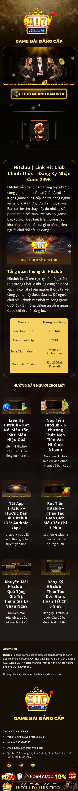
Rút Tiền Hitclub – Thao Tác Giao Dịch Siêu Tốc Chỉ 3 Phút (55, 515)
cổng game (16, 192)
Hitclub (13, 187)
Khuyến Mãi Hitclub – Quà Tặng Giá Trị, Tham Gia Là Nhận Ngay (16, 594)
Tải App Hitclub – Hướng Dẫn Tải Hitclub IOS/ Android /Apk (16, 515)
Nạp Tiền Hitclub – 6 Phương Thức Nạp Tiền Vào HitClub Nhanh (55, 435)
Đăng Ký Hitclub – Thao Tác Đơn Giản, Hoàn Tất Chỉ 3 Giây (55, 594)
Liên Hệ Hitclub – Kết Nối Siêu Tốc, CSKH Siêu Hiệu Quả (16, 430)
